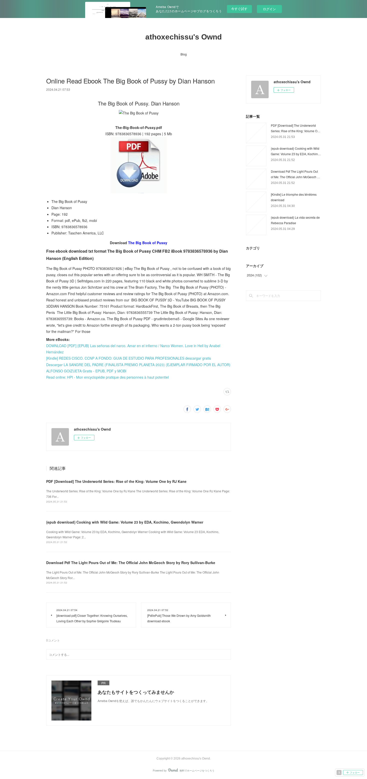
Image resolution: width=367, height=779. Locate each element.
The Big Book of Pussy (147, 242)
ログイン (269, 8)
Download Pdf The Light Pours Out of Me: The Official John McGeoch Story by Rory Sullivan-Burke (130, 562)
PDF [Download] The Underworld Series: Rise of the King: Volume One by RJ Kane (116, 481)
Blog (184, 54)
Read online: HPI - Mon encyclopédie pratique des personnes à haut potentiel (107, 377)
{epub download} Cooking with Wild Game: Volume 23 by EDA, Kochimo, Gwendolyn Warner (124, 522)
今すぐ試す (239, 8)
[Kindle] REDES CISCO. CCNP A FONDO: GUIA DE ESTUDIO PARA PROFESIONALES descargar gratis (128, 358)
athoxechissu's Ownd (183, 37)
